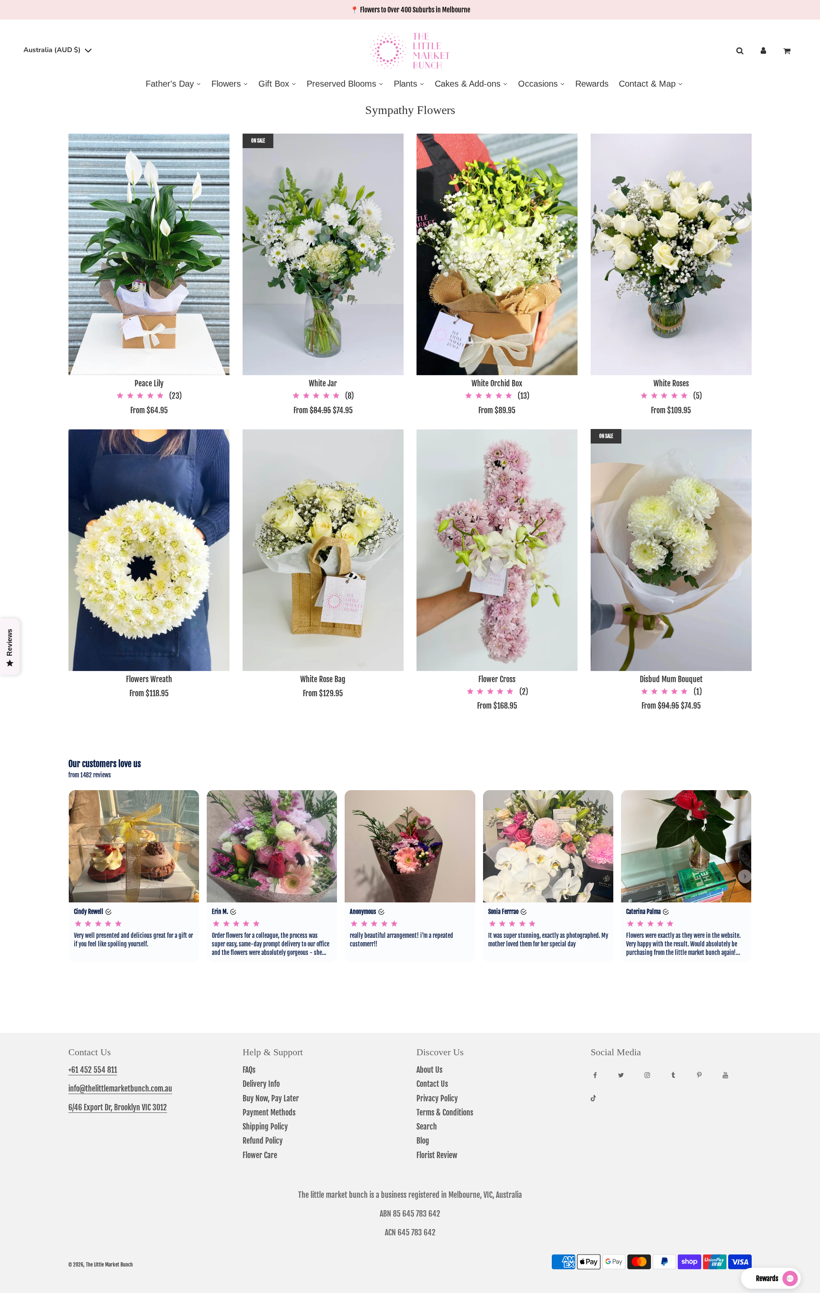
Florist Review (436, 1155)
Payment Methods (269, 1112)
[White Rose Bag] (323, 550)
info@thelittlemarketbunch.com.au (120, 1088)
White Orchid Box (497, 383)
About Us (429, 1069)
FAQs (249, 1069)
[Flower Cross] (497, 550)
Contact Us (432, 1084)
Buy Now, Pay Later (271, 1098)
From (149, 410)
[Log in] (763, 51)
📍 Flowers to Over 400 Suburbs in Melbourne (410, 10)
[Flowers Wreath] (149, 550)
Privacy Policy (437, 1098)
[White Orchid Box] (497, 254)
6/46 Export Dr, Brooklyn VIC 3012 (117, 1107)
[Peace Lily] (149, 254)
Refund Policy (263, 1140)
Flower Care (260, 1155)
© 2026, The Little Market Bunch (100, 1264)
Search (426, 1126)
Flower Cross (496, 679)
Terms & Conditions (444, 1112)
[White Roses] (671, 254)
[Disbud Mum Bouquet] (671, 550)
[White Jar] (323, 254)
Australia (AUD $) (52, 50)
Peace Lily (149, 383)
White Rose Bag (323, 679)
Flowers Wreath (149, 679)
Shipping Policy (265, 1126)
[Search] (739, 51)
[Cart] (788, 51)
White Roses (671, 383)
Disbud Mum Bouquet (671, 679)
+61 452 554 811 (92, 1069)
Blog (422, 1140)
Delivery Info (261, 1084)
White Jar (323, 383)
